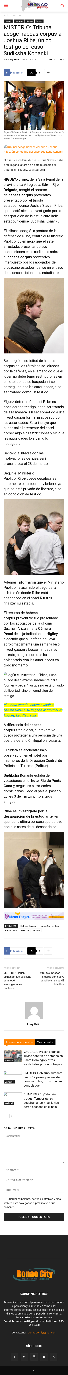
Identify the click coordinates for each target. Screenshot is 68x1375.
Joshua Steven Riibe (46, 205)
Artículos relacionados (19, 1042)
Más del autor (45, 1042)
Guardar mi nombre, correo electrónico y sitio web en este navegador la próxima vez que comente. (32, 1202)
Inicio (6, 15)
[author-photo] (34, 1019)
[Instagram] (34, 1357)
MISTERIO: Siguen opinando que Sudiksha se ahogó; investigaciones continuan (17, 980)
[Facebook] (14, 1357)
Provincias (19, 21)
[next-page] (11, 1116)
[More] (48, 72)
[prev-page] (6, 1116)
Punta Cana (11, 930)
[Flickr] (24, 1357)
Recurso (25, 930)
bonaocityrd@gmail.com (42, 1332)
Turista (36, 930)
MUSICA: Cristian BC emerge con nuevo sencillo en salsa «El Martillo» (52, 978)
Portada (39, 21)
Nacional (17, 15)
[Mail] (44, 1357)
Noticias (29, 21)
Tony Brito (13, 59)
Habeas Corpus (28, 926)
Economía (9, 1082)
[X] (53, 1357)
